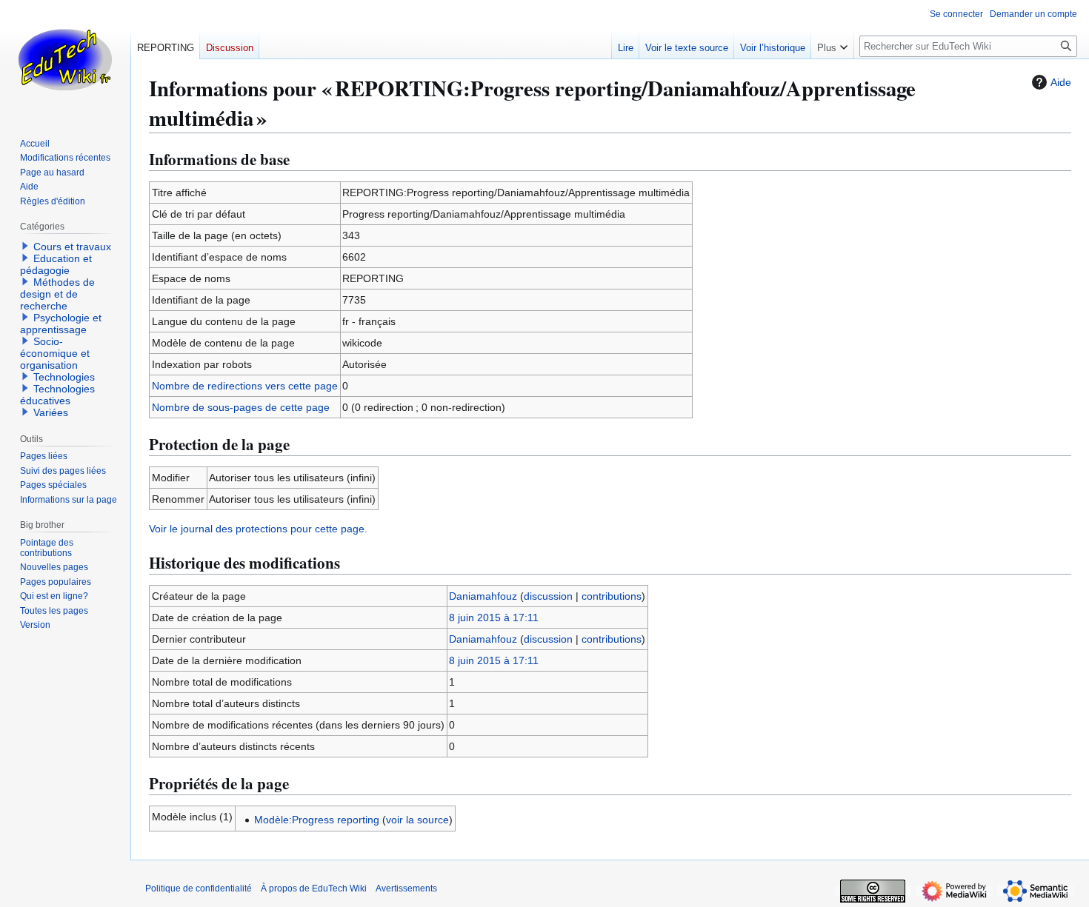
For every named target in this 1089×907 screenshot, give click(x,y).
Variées (50, 412)
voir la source (417, 820)
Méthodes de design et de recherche (57, 294)
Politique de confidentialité (198, 888)
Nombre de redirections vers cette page (245, 386)
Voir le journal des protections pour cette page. (258, 529)
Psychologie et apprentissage (60, 323)
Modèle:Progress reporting (316, 820)
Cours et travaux (72, 246)
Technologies (64, 377)
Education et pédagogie (56, 264)
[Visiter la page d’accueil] (65, 59)
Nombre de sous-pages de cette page (241, 407)
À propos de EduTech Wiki (314, 888)
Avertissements (406, 888)
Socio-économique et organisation (55, 353)
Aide (1060, 82)
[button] (832, 44)
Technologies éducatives (57, 394)
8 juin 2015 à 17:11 (494, 617)
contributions (612, 596)
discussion (548, 596)
